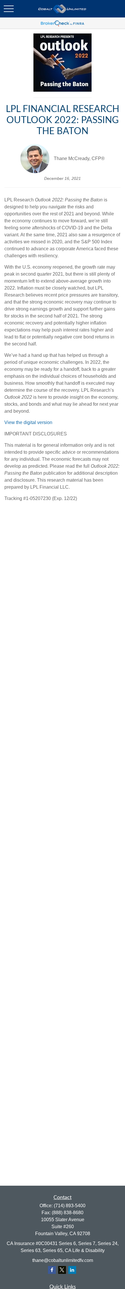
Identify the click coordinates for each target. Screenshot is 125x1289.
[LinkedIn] (72, 1270)
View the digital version (28, 422)
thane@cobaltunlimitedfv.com (62, 1260)
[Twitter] (62, 1270)
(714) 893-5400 (69, 1205)
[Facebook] (52, 1270)
